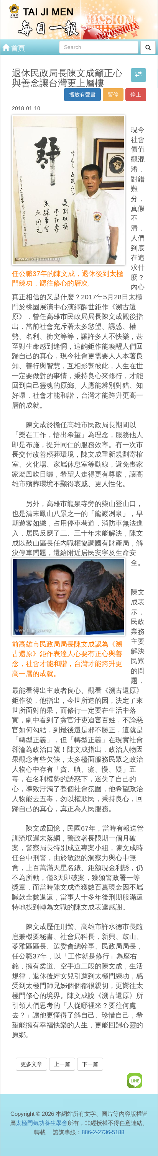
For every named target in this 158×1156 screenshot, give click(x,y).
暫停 (113, 94)
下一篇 (90, 1064)
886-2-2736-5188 (103, 1132)
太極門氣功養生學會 (41, 1123)
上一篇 (62, 1064)
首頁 (17, 48)
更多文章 (31, 1064)
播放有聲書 (82, 94)
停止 (135, 94)
